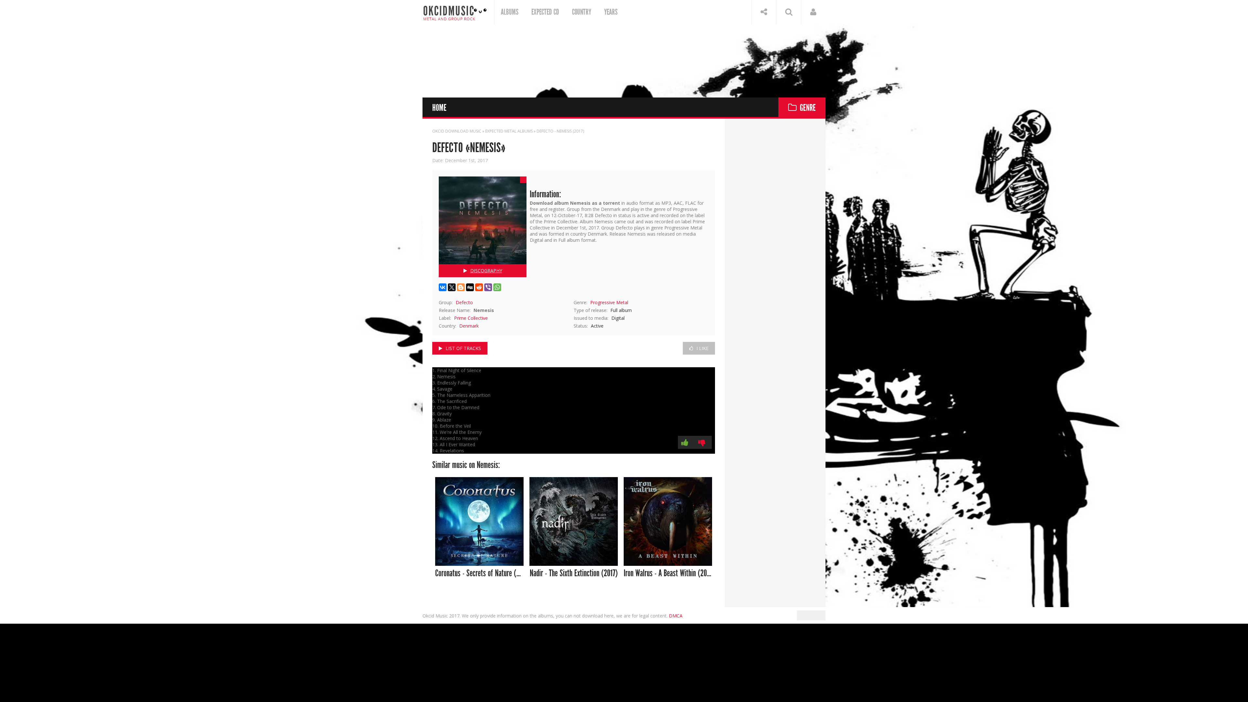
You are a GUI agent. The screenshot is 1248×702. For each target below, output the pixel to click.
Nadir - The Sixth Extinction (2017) (574, 573)
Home (439, 108)
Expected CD (545, 12)
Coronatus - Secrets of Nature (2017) (479, 573)
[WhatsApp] (497, 287)
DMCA (675, 616)
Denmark (469, 326)
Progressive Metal (609, 302)
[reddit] (479, 287)
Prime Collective (471, 318)
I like (702, 348)
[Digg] (470, 287)
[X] (452, 287)
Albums (509, 12)
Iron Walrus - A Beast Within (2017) (668, 573)
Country (581, 12)
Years (611, 12)
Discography (486, 270)
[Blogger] (461, 287)
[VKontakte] (443, 287)
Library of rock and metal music (455, 12)
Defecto (464, 302)
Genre (808, 108)
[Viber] (488, 287)
